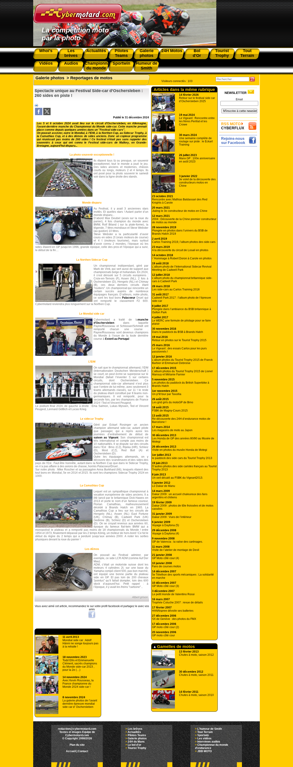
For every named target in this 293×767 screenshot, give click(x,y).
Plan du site (77, 744)
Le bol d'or (134, 744)
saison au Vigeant (106, 437)
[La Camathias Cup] (63, 526)
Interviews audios (208, 741)
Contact (83, 751)
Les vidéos (204, 738)
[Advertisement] (239, 216)
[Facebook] (38, 114)
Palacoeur (128, 297)
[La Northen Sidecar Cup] (63, 301)
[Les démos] (63, 590)
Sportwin (203, 735)
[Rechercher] (252, 79)
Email (239, 99)
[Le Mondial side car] (63, 354)
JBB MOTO (204, 751)
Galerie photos (49, 78)
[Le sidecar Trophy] (63, 460)
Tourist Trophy (137, 748)
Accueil (71, 751)
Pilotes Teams (137, 735)
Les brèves (135, 728)
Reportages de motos (91, 78)
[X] (47, 114)
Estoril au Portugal (117, 338)
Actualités (134, 732)
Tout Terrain (205, 732)
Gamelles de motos (175, 646)
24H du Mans (136, 741)
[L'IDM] (63, 402)
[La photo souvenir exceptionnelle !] (63, 195)
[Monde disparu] (63, 243)
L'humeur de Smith (209, 728)
